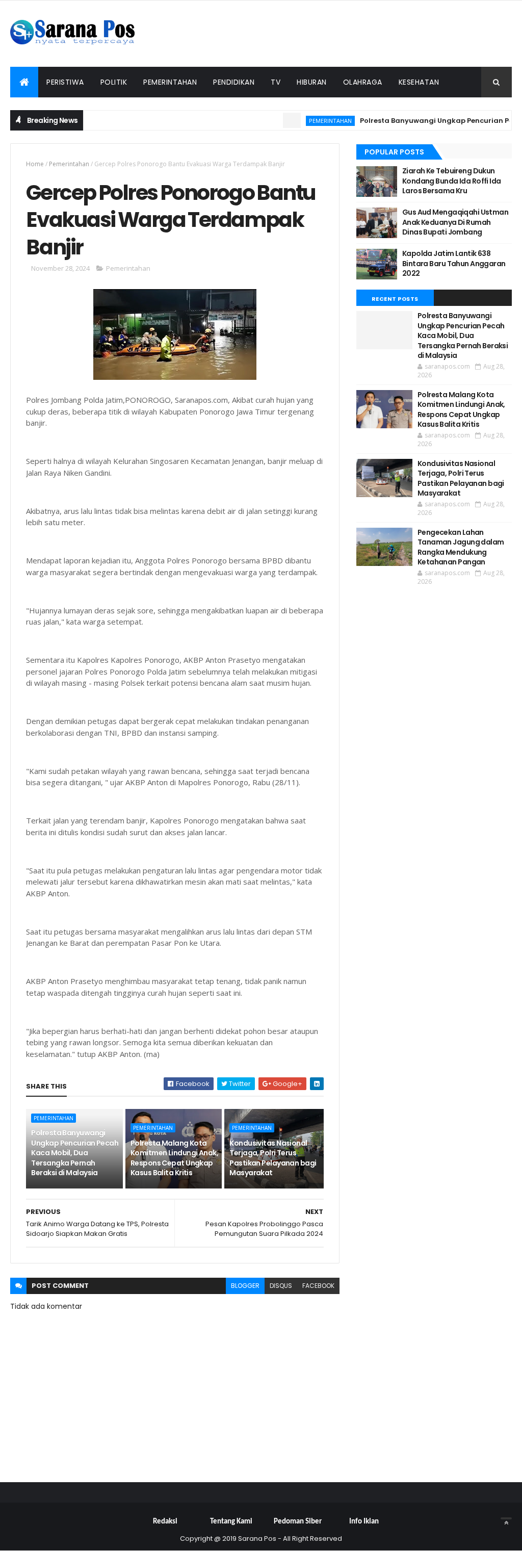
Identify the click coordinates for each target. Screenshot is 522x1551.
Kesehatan (419, 82)
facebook (318, 1285)
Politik (113, 82)
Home (35, 164)
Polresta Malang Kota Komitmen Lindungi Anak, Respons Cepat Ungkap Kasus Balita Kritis (174, 1158)
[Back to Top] (506, 1518)
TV (275, 82)
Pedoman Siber (298, 1522)
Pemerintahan (170, 82)
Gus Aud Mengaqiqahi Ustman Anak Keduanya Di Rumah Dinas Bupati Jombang (455, 222)
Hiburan (312, 82)
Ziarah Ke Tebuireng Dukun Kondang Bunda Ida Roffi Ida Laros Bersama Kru (451, 181)
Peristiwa (65, 82)
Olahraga (362, 82)
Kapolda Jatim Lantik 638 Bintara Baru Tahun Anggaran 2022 (454, 263)
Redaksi (165, 1522)
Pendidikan (233, 82)
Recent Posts (395, 299)
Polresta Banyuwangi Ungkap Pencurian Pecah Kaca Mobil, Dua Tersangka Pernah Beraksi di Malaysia (74, 1153)
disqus (281, 1285)
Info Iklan (364, 1522)
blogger (245, 1285)
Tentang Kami (231, 1522)
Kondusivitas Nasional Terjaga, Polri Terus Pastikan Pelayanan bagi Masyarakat (272, 1158)
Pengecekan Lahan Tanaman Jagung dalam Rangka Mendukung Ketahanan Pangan (460, 547)
